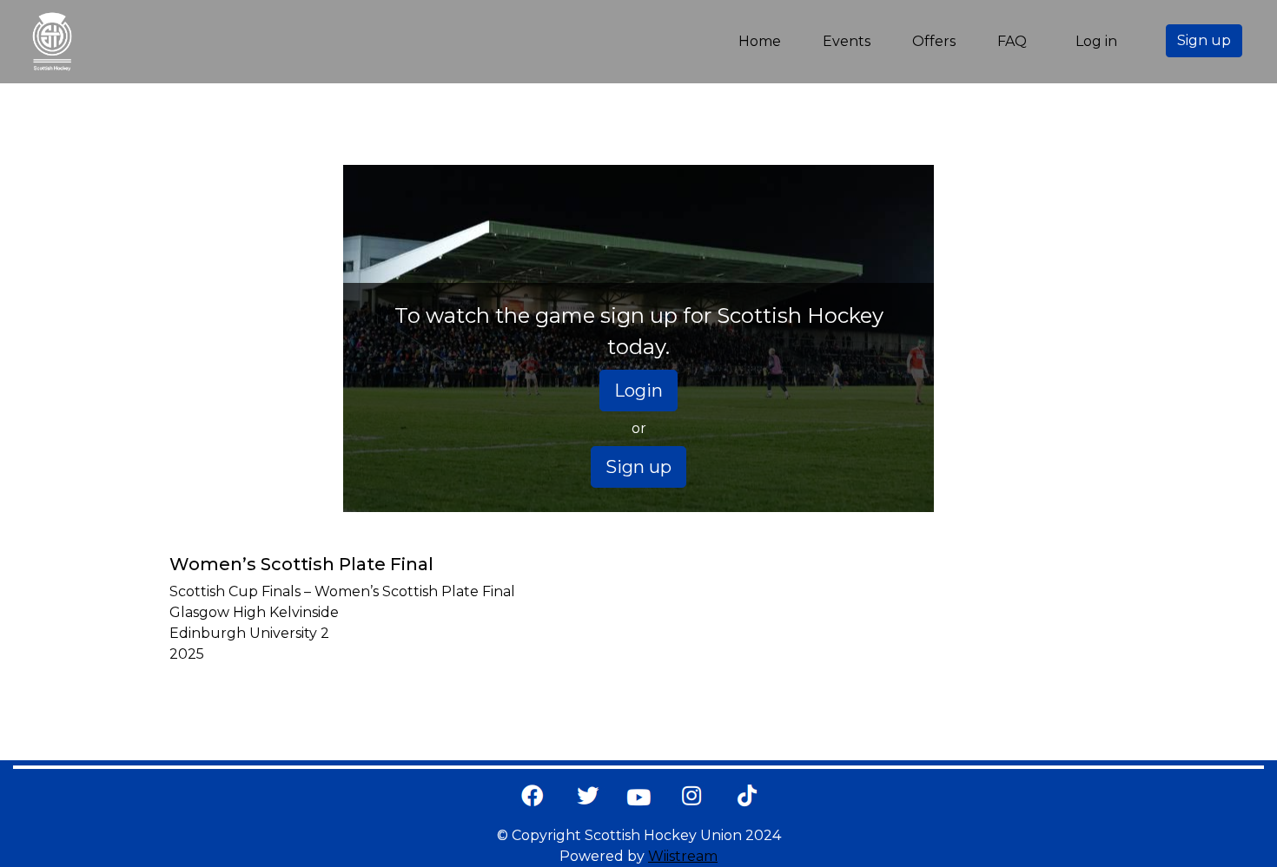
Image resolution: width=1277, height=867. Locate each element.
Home (763, 40)
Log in (1096, 41)
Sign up (1204, 40)
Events (846, 41)
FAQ (1012, 41)
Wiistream (683, 856)
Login (638, 390)
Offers (934, 41)
